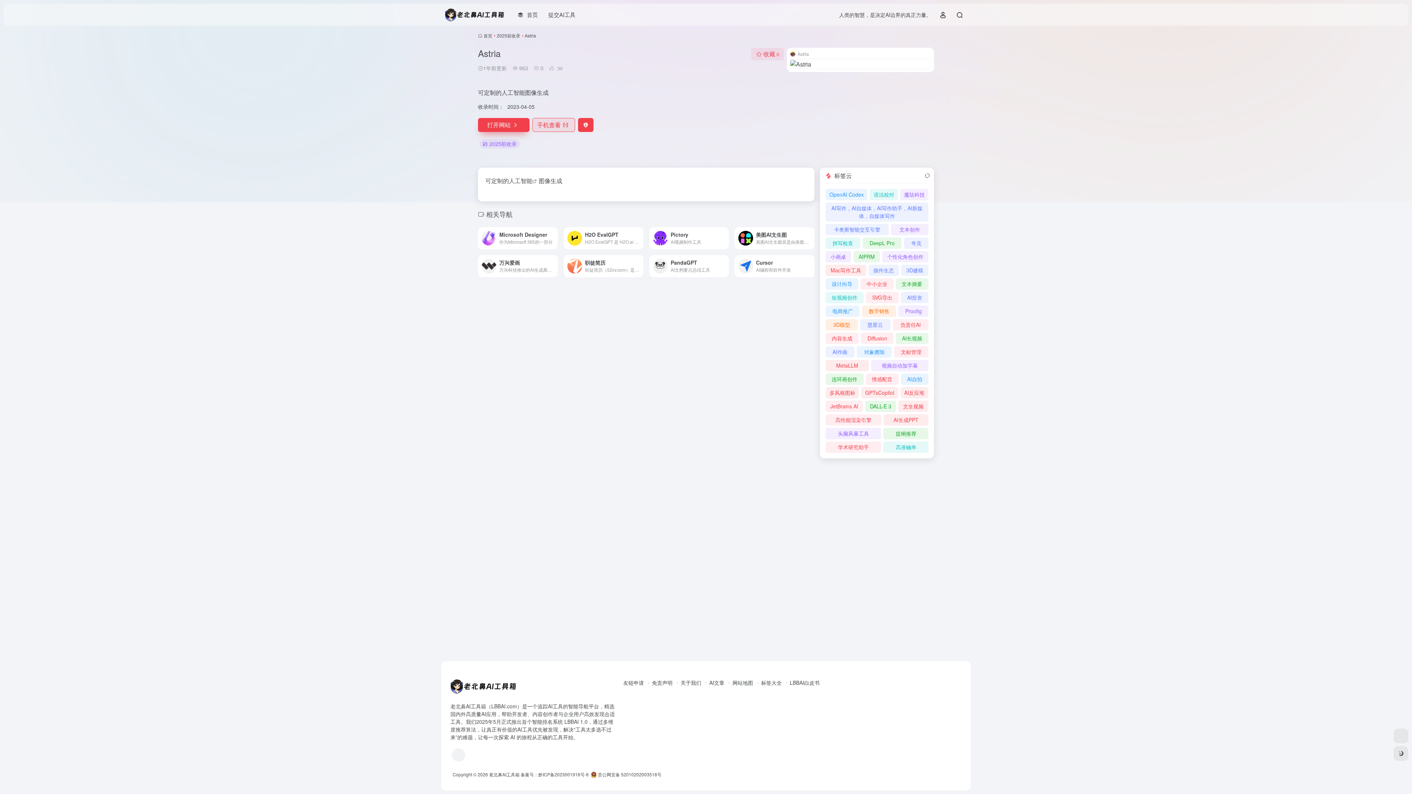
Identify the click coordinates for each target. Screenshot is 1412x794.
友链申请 (633, 682)
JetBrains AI (844, 406)
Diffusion (877, 338)
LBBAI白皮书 (805, 682)
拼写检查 (842, 243)
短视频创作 (844, 297)
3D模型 (841, 324)
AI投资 (914, 297)
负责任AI (911, 324)
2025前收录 (508, 35)
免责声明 (662, 682)
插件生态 (883, 270)
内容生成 (842, 338)
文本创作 (909, 229)
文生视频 (913, 406)
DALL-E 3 (880, 406)
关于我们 (691, 682)
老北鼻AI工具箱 (504, 774)
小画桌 (838, 256)
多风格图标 (842, 392)
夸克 (916, 243)
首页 (488, 35)
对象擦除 (874, 351)
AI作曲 (840, 351)
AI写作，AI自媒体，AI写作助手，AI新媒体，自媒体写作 (877, 211)
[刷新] (927, 175)
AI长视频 (912, 338)
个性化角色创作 (905, 256)
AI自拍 (914, 379)
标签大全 (771, 682)
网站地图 (742, 682)
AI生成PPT (906, 419)
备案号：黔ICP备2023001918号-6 (555, 774)
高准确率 (906, 447)
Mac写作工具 (846, 270)
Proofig (913, 311)
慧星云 (875, 324)
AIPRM (867, 256)
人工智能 (520, 180)
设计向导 (842, 283)
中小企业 (877, 283)
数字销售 (879, 311)
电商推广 (842, 311)
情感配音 (882, 379)
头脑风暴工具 (853, 433)
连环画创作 (844, 379)
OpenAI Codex (847, 194)
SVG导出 (882, 297)
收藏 (771, 54)
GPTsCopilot (879, 392)
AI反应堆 (914, 392)
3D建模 (914, 270)
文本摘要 (912, 283)
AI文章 (716, 682)
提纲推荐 (906, 433)
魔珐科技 (914, 194)
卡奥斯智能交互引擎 (857, 229)
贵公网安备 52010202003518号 (629, 774)
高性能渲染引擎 (853, 419)
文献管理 (911, 351)
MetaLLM (847, 365)
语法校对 (884, 194)
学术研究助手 (853, 447)
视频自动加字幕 (900, 365)
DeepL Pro (882, 243)
